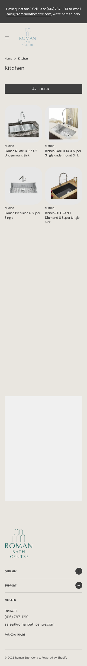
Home (8, 58)
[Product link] (23, 123)
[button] (7, 37)
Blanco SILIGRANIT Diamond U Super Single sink (62, 217)
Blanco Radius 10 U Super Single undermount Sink (63, 153)
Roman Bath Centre (27, 657)
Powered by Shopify (54, 657)
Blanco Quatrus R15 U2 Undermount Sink (21, 153)
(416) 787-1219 (57, 9)
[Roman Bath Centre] (28, 37)
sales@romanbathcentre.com (28, 14)
